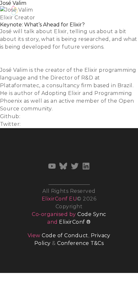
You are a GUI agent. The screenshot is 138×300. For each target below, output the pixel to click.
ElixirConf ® (75, 222)
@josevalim (37, 124)
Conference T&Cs (80, 243)
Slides (8, 55)
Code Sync (91, 214)
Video (7, 62)
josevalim (34, 116)
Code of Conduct (65, 235)
